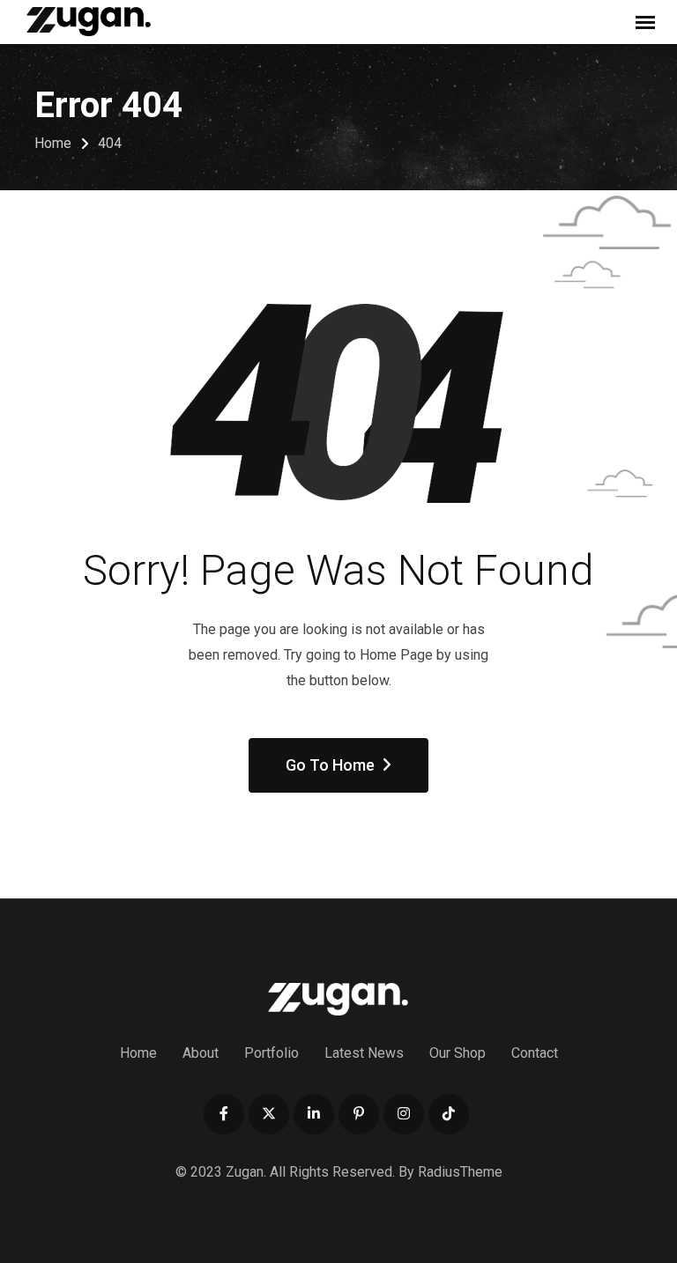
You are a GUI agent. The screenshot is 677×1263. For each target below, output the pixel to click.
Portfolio (271, 1053)
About (200, 1053)
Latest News (364, 1053)
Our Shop (457, 1053)
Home (138, 1053)
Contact (534, 1053)
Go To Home (330, 765)
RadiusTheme (460, 1171)
